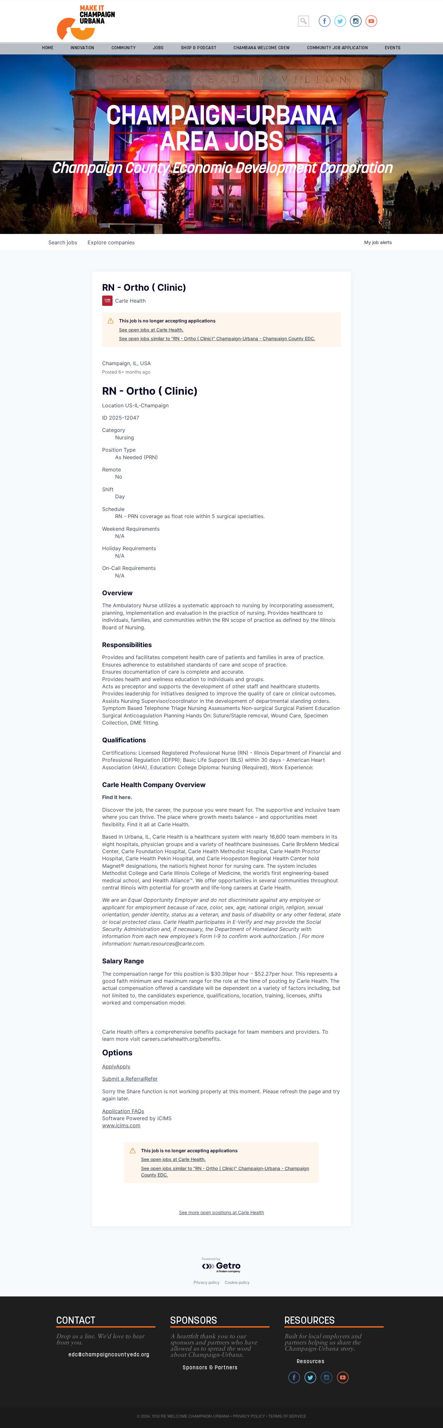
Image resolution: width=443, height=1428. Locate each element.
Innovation (82, 48)
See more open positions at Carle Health (221, 1212)
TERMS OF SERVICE (287, 1416)
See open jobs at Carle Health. (151, 329)
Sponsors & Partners (210, 1368)
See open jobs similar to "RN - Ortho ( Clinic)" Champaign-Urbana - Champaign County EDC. (217, 338)
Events (393, 48)
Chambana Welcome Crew (261, 48)
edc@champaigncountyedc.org (109, 1355)
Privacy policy (207, 1282)
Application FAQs (123, 1111)
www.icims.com (121, 1125)
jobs (62, 242)
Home (48, 48)
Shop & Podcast (199, 48)
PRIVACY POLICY (249, 1416)
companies (111, 242)
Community (124, 48)
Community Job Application (337, 48)
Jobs (158, 48)
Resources (311, 1361)
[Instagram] (356, 21)
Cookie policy (237, 1282)
